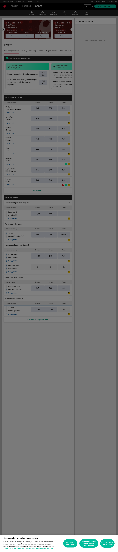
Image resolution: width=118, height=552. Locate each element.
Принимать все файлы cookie (107, 543)
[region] (59, 543)
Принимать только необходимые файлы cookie (89, 543)
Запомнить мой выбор (70, 543)
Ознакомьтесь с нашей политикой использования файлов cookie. (29, 548)
